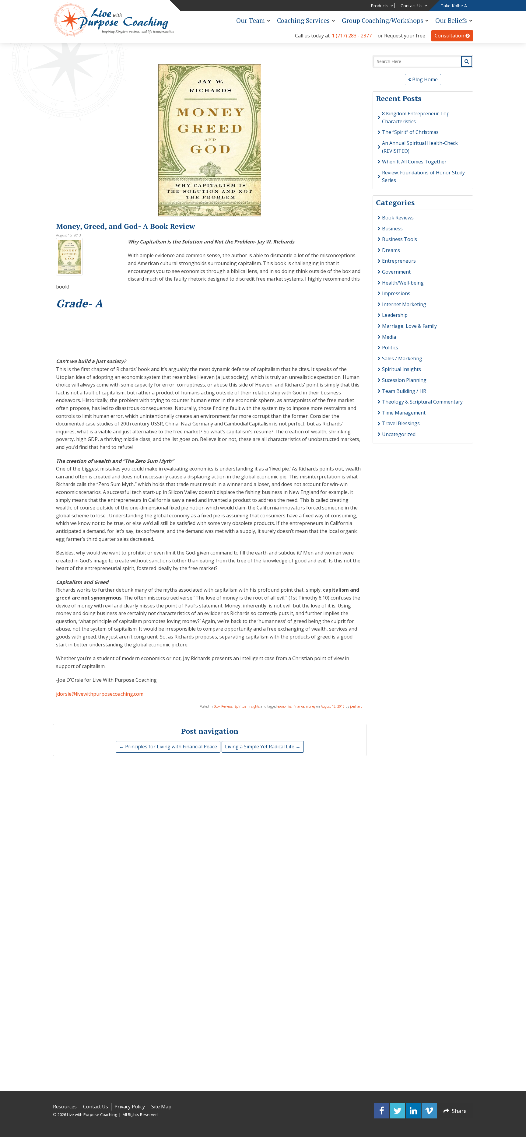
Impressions (396, 293)
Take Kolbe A (454, 6)
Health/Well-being (403, 282)
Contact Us (412, 6)
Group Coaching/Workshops (382, 20)
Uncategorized (399, 434)
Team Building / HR (404, 391)
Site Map (161, 1106)
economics (285, 706)
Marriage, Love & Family (409, 326)
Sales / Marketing (402, 358)
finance (298, 706)
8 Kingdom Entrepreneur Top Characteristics (416, 117)
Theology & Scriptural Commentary (422, 401)
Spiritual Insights (247, 706)
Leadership (395, 315)
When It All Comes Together (414, 161)
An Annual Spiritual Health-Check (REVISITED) (420, 147)
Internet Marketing (404, 304)
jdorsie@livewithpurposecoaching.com (99, 694)
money (310, 706)
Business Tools (399, 239)
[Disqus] (209, 838)
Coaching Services (303, 20)
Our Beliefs (451, 20)
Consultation (450, 35)
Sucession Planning (404, 380)
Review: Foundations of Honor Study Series (423, 176)
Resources (65, 1106)
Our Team (250, 20)
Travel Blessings (401, 423)
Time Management (404, 412)
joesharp (356, 706)
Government (396, 271)
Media (389, 337)
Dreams (391, 250)
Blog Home (424, 79)
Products (379, 6)
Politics (390, 347)
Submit (466, 61)
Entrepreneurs (399, 260)
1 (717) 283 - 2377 (352, 35)
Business (392, 228)
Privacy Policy (129, 1106)
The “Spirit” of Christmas (410, 132)
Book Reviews (223, 706)
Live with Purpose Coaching (114, 20)
